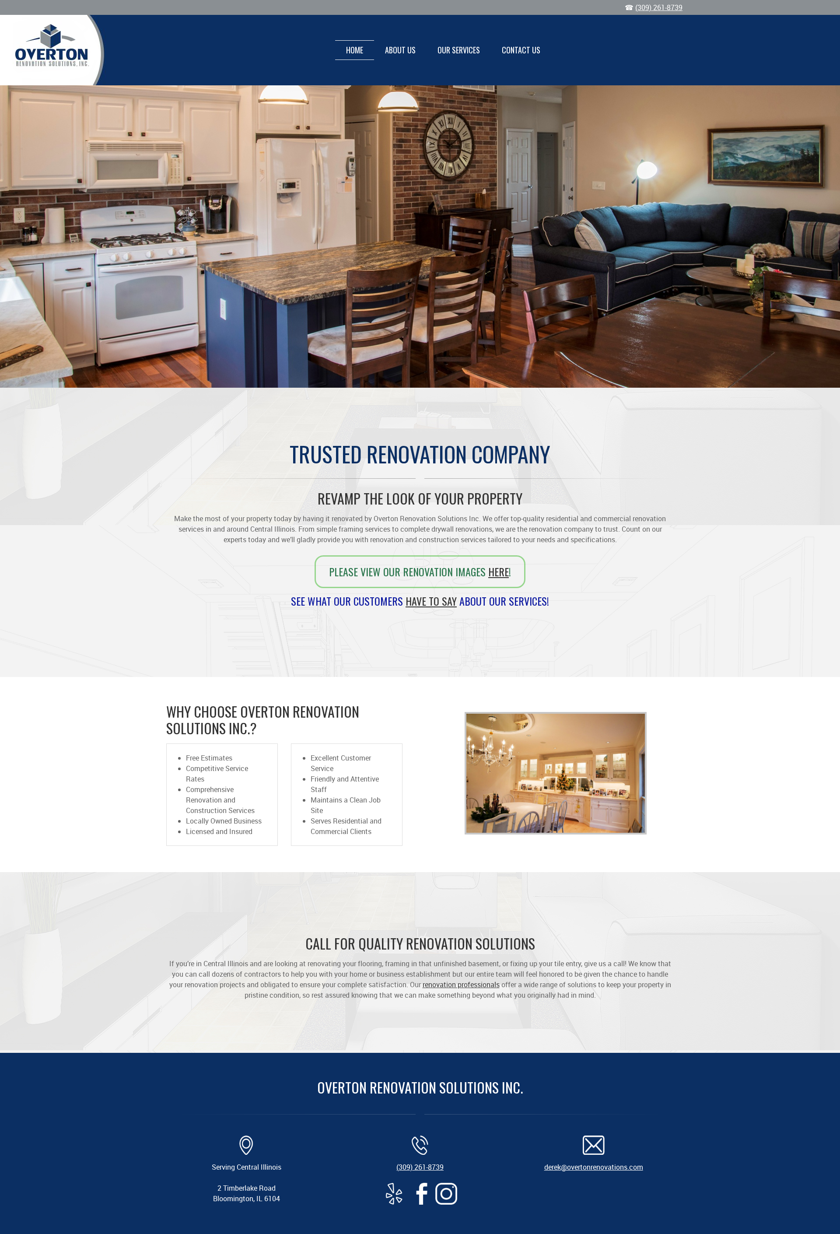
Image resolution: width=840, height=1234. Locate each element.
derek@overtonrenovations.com (593, 1167)
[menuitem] (354, 50)
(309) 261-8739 (658, 7)
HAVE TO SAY (431, 601)
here (498, 571)
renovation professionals (461, 984)
